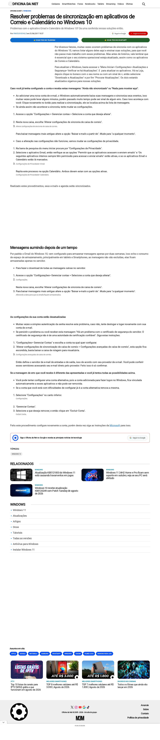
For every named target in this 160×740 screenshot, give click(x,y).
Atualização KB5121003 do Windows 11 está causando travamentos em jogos (55, 474)
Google (23, 654)
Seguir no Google (120, 34)
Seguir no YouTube (139, 34)
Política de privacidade (138, 717)
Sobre (146, 709)
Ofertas (129, 4)
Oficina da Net (16, 11)
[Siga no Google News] (84, 707)
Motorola (33, 654)
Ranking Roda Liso (105, 654)
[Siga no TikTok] (88, 707)
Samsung (44, 654)
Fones (80, 4)
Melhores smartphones (56, 681)
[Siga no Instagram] (76, 707)
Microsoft (115, 425)
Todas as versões (22, 538)
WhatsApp (56, 654)
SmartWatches (69, 4)
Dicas (16, 527)
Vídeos (120, 4)
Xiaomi (78, 654)
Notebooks (90, 4)
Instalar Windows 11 (24, 549)
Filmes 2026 (89, 654)
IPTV (12, 681)
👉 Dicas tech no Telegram (44, 40)
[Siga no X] (72, 707)
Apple (13, 654)
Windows (27, 11)
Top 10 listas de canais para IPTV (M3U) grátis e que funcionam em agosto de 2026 (26, 687)
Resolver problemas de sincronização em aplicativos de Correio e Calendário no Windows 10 (72, 19)
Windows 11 (19, 510)
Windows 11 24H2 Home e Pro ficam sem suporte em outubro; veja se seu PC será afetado (127, 475)
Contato (145, 713)
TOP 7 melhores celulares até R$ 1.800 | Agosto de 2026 (98, 685)
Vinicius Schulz (20, 34)
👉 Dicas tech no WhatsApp (115, 40)
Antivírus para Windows (25, 543)
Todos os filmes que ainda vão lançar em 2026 (132, 685)
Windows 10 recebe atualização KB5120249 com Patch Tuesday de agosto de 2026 (56, 491)
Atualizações (20, 515)
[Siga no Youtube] (80, 707)
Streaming (110, 4)
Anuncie (145, 705)
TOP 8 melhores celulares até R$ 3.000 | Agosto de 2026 (62, 685)
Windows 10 (16, 454)
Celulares (56, 4)
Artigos (17, 521)
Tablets (100, 4)
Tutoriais (17, 532)
